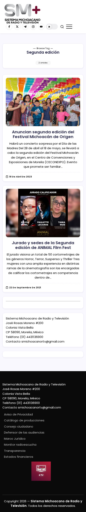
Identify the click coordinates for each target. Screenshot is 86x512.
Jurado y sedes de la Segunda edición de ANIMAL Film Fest (43, 245)
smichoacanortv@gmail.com (42, 341)
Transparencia (14, 451)
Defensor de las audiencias (24, 432)
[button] (52, 27)
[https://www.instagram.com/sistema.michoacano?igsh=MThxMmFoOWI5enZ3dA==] (33, 26)
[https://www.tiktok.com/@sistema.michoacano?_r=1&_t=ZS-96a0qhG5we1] (25, 26)
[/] (17, 26)
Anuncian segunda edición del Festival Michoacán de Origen (43, 134)
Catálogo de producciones (24, 420)
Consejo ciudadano (18, 426)
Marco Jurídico (15, 439)
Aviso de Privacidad (18, 414)
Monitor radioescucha (20, 444)
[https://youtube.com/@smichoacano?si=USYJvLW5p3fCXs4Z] (41, 26)
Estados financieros (18, 457)
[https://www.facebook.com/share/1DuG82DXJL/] (9, 26)
